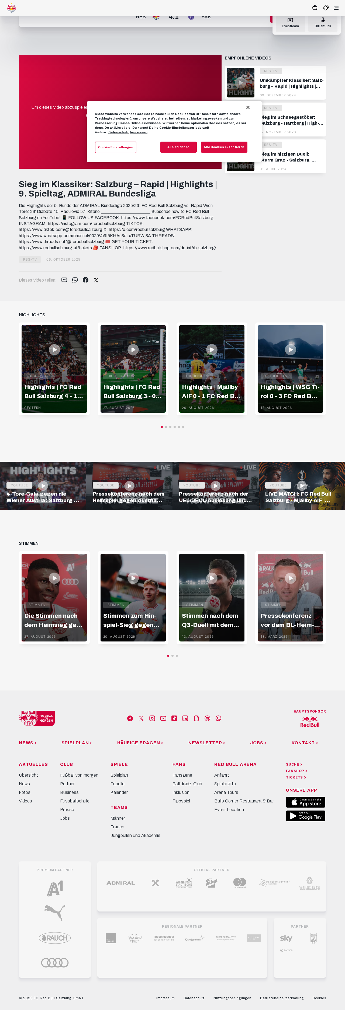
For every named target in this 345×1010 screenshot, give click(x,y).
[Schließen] (248, 107)
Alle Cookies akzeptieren (224, 147)
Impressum (138, 132)
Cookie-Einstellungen (115, 147)
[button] (162, 427)
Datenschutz (118, 132)
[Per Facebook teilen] (85, 280)
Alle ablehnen (178, 147)
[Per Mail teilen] (64, 280)
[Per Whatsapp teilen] (75, 280)
